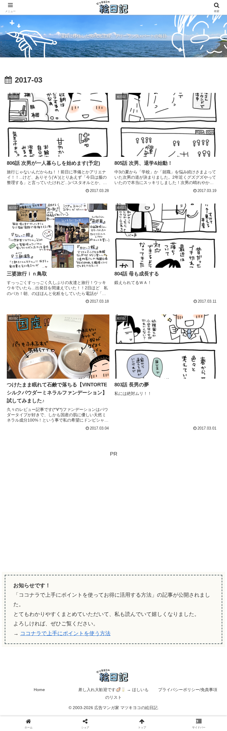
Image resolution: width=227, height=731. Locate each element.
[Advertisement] (113, 500)
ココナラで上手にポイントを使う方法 (65, 633)
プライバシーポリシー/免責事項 (187, 689)
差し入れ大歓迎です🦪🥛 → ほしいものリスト (113, 693)
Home (39, 689)
